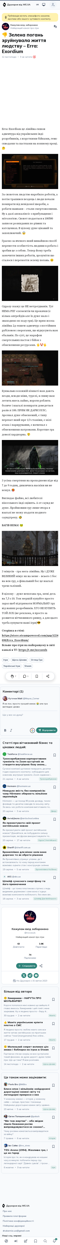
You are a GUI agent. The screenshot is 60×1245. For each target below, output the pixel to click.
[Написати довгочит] (25, 1241)
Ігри (5, 659)
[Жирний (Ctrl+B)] (5, 730)
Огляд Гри (36, 659)
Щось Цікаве (19, 659)
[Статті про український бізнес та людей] (16, 1241)
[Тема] (43, 4)
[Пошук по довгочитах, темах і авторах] (45, 1241)
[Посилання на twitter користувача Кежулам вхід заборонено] (23, 975)
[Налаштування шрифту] (55, 26)
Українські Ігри (11, 666)
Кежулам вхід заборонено (30, 929)
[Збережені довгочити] (35, 1241)
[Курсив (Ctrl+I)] (11, 730)
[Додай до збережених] (37, 676)
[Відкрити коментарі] (24, 676)
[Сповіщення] (54, 1241)
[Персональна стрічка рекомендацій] (6, 1241)
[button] (54, 1241)
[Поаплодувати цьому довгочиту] (12, 676)
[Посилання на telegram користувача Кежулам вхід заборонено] (30, 975)
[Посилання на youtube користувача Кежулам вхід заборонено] (36, 975)
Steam (27, 666)
